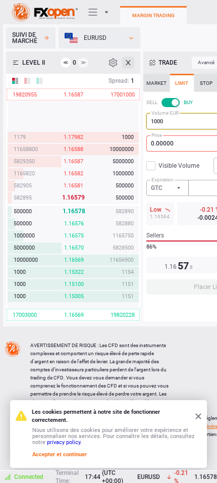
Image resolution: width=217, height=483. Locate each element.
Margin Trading (153, 15)
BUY (188, 102)
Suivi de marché (24, 37)
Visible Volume (178, 165)
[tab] (156, 83)
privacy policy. (64, 442)
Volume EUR (165, 113)
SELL (151, 102)
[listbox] (99, 38)
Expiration (162, 179)
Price (156, 135)
